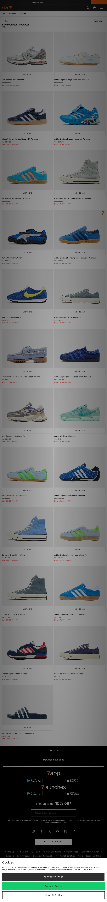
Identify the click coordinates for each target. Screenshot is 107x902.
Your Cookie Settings (53, 876)
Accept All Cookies (53, 886)
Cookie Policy (86, 869)
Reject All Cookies (53, 895)
